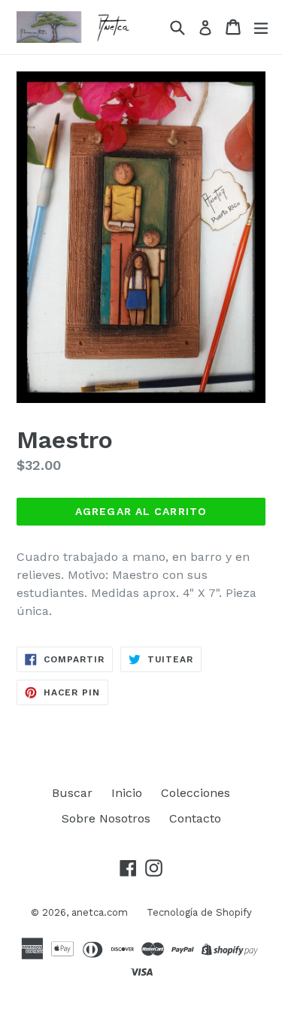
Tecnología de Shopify (199, 912)
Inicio (126, 793)
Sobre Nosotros (106, 818)
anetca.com (99, 912)
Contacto (195, 818)
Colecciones (195, 793)
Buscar (72, 793)
